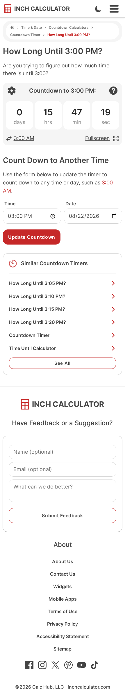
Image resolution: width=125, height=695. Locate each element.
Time (9, 203)
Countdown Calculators (69, 27)
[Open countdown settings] (11, 90)
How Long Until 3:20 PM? (37, 322)
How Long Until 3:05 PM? (37, 283)
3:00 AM (24, 138)
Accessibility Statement (62, 636)
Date (70, 203)
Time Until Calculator (32, 348)
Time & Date (31, 27)
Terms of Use (62, 611)
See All (62, 363)
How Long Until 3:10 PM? (37, 296)
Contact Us (62, 574)
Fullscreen (97, 138)
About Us (62, 561)
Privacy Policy (62, 624)
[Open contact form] (113, 90)
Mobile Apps (63, 599)
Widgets (62, 586)
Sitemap (62, 649)
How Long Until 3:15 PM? (37, 309)
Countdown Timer (25, 35)
